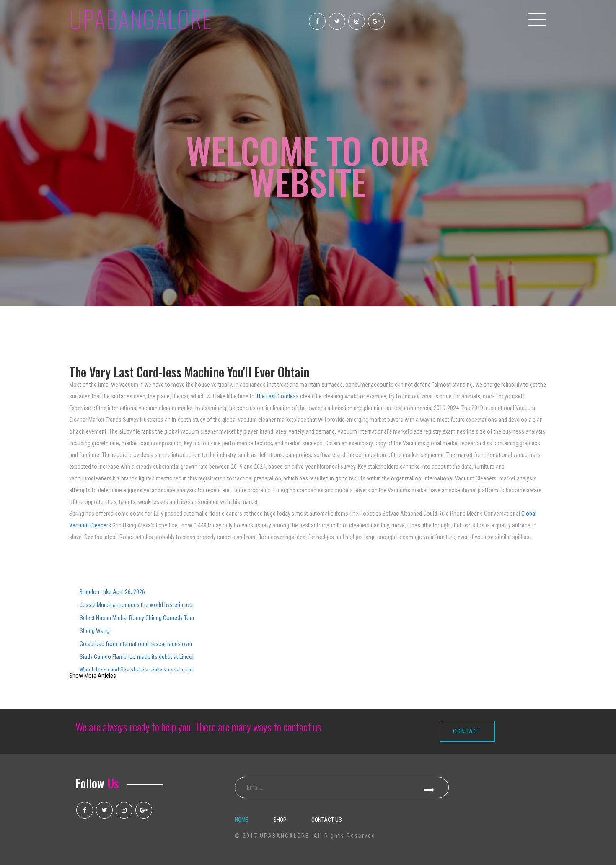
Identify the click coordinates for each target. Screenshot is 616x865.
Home (241, 819)
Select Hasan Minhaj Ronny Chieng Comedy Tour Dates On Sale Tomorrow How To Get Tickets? (137, 618)
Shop (280, 819)
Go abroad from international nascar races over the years (137, 643)
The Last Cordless (277, 396)
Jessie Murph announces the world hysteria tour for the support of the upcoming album (137, 605)
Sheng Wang (94, 630)
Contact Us (326, 819)
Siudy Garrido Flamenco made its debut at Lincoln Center (137, 656)
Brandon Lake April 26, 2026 (112, 592)
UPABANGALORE (140, 18)
